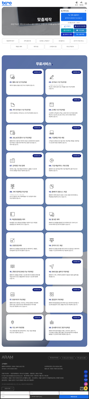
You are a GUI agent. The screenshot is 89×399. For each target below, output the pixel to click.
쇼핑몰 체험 (81, 34)
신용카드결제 (82, 358)
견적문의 (68, 26)
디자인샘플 (81, 30)
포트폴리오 (68, 30)
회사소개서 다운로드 (68, 358)
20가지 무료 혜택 (81, 26)
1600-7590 (38, 373)
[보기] (40, 396)
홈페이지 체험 (68, 34)
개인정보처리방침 (54, 358)
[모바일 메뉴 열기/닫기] (85, 3)
